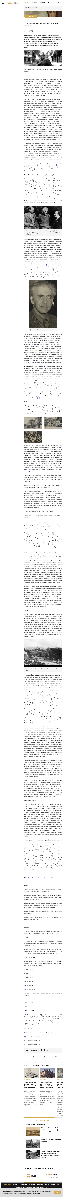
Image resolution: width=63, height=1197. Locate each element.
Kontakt (34, 2)
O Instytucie (7, 1184)
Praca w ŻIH (16, 1184)
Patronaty (40, 1184)
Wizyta (43, 2)
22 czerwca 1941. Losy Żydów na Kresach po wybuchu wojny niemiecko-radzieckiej (50, 1130)
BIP (58, 1184)
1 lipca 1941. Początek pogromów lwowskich (51, 1141)
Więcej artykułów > (43, 1120)
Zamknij (58, 1192)
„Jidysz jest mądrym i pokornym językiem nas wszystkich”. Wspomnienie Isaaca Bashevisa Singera (50, 1154)
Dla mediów (32, 1184)
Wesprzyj (25, 2)
